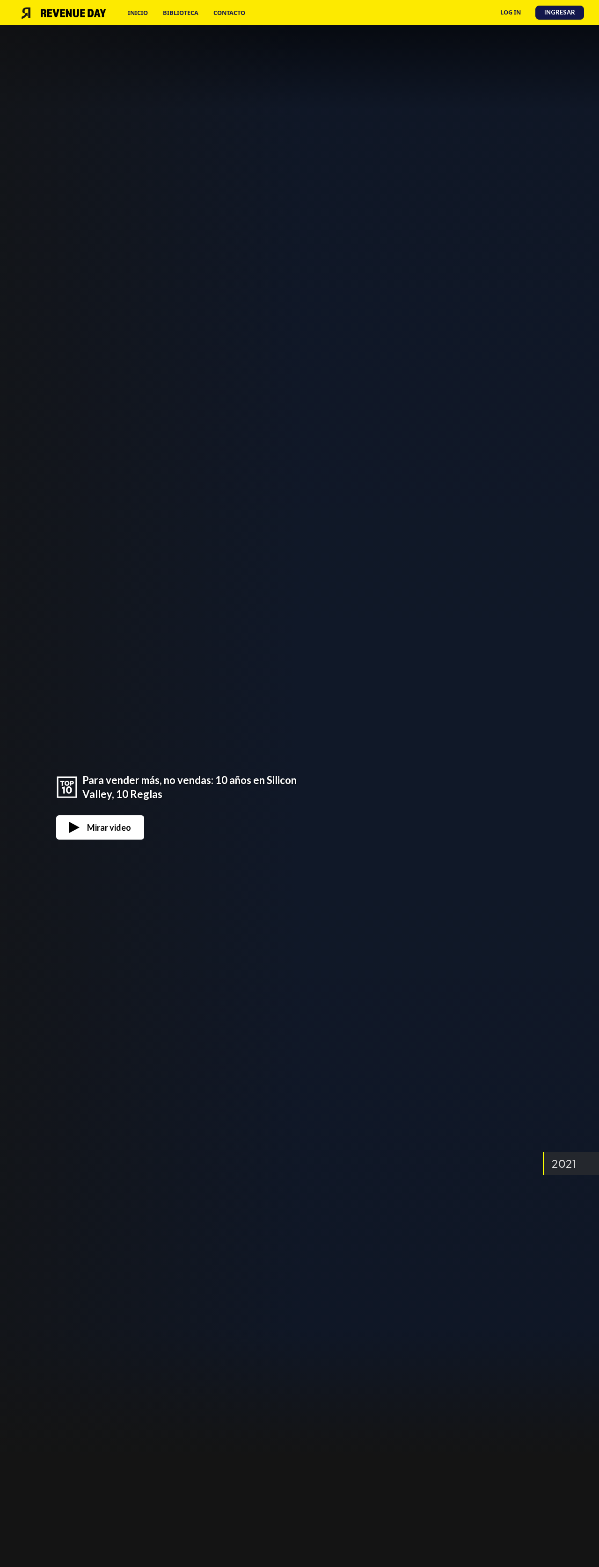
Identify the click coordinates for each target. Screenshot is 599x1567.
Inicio (138, 12)
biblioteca (180, 12)
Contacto (229, 12)
